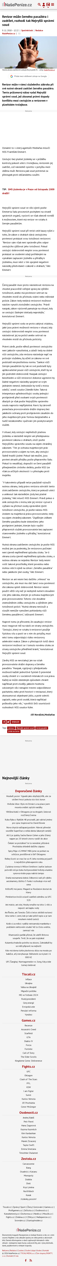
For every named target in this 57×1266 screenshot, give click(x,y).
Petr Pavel (28, 1121)
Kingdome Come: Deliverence (28, 1060)
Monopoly (28, 1175)
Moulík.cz (47, 1213)
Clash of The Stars (28, 1079)
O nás (16, 1256)
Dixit (28, 1183)
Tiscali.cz (28, 974)
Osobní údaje (30, 1250)
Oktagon (28, 1075)
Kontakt (46, 1250)
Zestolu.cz (28, 1158)
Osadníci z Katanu (28, 1171)
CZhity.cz (30, 1217)
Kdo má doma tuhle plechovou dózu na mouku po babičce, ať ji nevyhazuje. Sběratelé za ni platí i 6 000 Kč (28, 954)
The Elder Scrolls (29, 1056)
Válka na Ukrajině (28, 987)
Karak (28, 1195)
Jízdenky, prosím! (28, 1199)
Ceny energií (28, 1002)
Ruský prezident (28, 998)
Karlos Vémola (28, 1098)
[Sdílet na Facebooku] (4, 722)
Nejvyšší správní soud (25, 728)
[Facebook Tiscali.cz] (26, 1260)
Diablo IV (28, 1041)
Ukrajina (28, 983)
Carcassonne (28, 1163)
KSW (28, 1087)
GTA (28, 1037)
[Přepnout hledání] (39, 4)
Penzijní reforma (28, 1010)
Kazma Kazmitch (29, 1129)
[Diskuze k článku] (19, 33)
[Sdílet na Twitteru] (8, 722)
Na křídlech (28, 1191)
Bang (28, 1167)
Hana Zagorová (28, 1125)
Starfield (28, 1033)
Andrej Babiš (28, 1117)
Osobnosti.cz (28, 1112)
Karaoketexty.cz (11, 1213)
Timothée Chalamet (28, 1152)
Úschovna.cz (26, 1213)
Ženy (29, 1207)
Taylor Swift (28, 1145)
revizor (11, 728)
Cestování (38, 1207)
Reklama (5, 1250)
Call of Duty (28, 1052)
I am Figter (28, 1091)
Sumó (28, 1095)
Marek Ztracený (28, 1141)
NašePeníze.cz (49, 70)
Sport (23, 1207)
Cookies (21, 1250)
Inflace (28, 979)
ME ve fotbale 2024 (28, 995)
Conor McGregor (28, 1106)
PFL (28, 1083)
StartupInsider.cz (34, 1220)
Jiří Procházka (28, 1102)
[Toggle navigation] (52, 4)
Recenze (28, 1025)
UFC (28, 1071)
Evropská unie (28, 1006)
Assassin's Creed (28, 1029)
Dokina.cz (20, 1217)
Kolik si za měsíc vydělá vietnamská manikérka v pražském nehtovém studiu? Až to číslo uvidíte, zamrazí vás (28, 927)
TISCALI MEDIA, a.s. (27, 1253)
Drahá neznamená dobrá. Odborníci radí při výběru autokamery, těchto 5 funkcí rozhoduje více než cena (28, 881)
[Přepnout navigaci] (44, 4)
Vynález (28, 1014)
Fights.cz (28, 1066)
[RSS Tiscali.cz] (31, 1260)
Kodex (39, 1250)
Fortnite (28, 1049)
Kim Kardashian (28, 1133)
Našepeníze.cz (43, 1217)
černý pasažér (41, 728)
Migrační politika (28, 991)
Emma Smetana (28, 1149)
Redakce (13, 1250)
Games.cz (28, 1020)
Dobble (28, 1179)
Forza (28, 1045)
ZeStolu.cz (29, 1210)
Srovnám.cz (20, 1220)
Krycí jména (28, 1187)
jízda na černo (14, 731)
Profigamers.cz (15, 1210)
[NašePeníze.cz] (17, 4)
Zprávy (16, 1207)
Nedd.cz (37, 1213)
